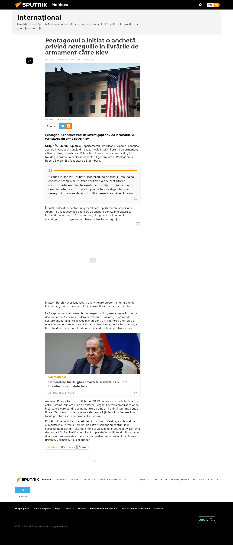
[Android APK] (207, 520)
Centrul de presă (42, 508)
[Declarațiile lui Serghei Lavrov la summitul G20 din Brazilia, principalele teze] (92, 353)
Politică (62, 479)
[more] (135, 199)
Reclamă (82, 508)
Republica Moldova (110, 479)
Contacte (69, 508)
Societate (75, 479)
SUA (63, 447)
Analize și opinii (180, 479)
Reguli (58, 508)
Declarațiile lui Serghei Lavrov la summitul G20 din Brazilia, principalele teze (87, 384)
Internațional (57, 377)
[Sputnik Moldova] (32, 8)
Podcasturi (160, 479)
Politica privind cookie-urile (136, 508)
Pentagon (83, 447)
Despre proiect (22, 508)
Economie (89, 479)
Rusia (127, 479)
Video (210, 479)
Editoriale (198, 479)
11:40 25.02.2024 (53, 59)
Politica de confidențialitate (104, 508)
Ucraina (72, 447)
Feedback (158, 508)
